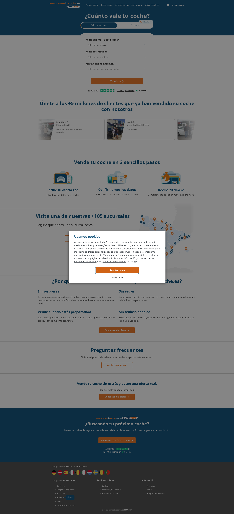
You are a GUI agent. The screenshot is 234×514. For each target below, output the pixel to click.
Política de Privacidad (85, 261)
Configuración (117, 277)
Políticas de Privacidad (114, 261)
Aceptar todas (117, 270)
